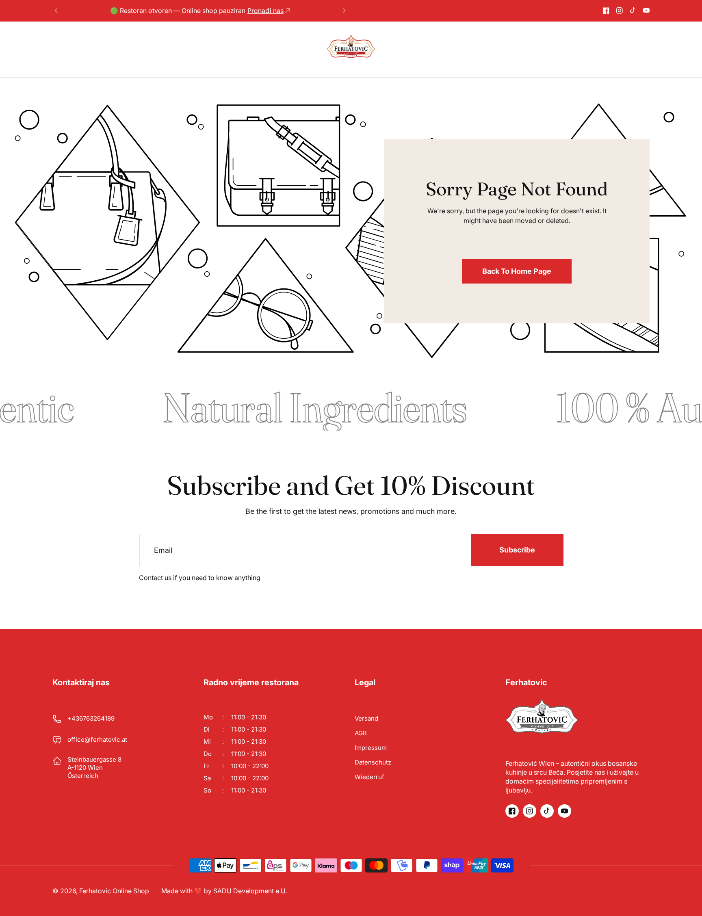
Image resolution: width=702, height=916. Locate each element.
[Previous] (56, 10)
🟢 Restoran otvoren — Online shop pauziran (197, 10)
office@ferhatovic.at (97, 739)
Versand (366, 718)
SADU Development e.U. (250, 891)
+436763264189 (91, 718)
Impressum (371, 747)
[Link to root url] (351, 46)
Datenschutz (373, 762)
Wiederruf (369, 777)
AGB (361, 733)
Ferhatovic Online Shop (114, 891)
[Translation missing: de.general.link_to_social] (606, 10)
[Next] (344, 10)
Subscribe (517, 550)
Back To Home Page (516, 271)
